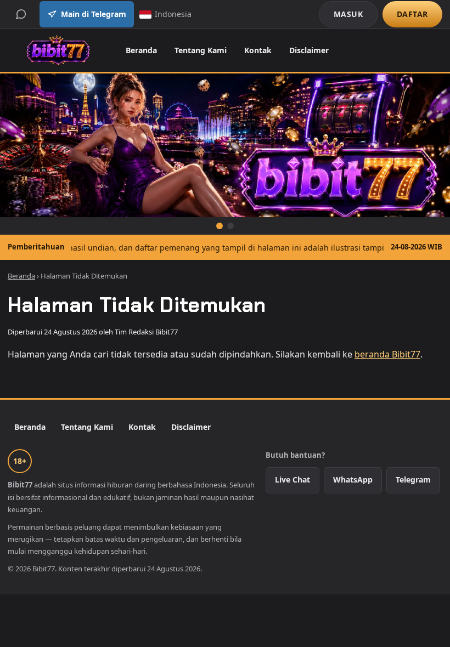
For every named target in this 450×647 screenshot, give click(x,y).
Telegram (413, 479)
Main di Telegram (93, 14)
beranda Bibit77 (387, 354)
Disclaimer (309, 50)
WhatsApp (353, 479)
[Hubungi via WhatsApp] (21, 14)
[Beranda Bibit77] (58, 50)
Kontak (258, 50)
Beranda (141, 50)
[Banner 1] (219, 226)
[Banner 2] (230, 226)
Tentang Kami (201, 50)
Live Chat (292, 479)
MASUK (348, 14)
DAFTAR (412, 14)
